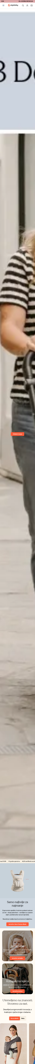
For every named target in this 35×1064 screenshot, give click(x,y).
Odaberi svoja (17, 434)
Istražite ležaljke (17, 958)
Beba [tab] (22, 1018)
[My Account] (27, 5)
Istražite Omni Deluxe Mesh (17, 924)
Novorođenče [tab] (14, 1018)
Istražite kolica (17, 991)
